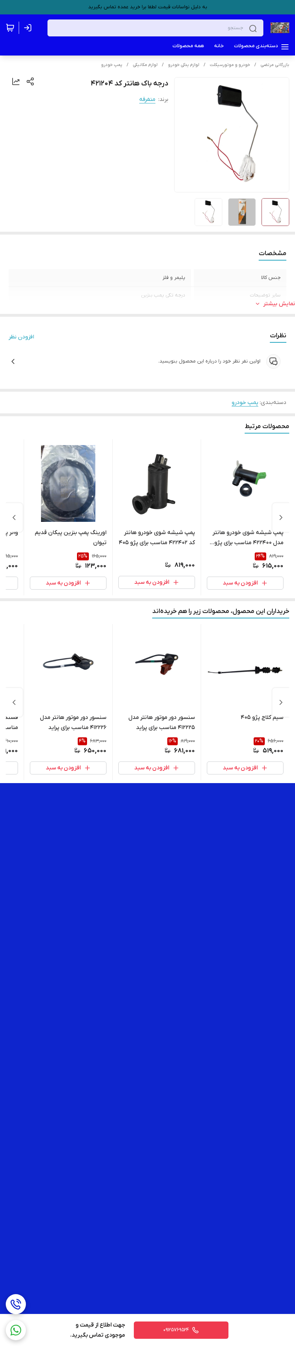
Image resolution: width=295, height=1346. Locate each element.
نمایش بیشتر (279, 303)
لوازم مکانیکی (145, 65)
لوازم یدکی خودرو (183, 65)
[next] (14, 517)
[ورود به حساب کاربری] (29, 27)
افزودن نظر (21, 337)
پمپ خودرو (111, 65)
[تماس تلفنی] (16, 1304)
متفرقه (147, 99)
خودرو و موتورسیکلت (230, 65)
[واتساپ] (16, 1330)
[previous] (281, 517)
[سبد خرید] (10, 27)
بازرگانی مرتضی (274, 65)
